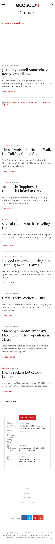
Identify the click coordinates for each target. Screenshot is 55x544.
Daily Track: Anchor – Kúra (24, 298)
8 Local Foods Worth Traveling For (26, 225)
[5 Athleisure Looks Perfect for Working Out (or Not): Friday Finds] (13, 449)
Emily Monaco (10, 92)
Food (4, 66)
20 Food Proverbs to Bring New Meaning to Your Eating (26, 262)
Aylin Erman (9, 283)
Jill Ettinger (10, 171)
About (27, 489)
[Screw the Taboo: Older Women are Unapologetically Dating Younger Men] (13, 433)
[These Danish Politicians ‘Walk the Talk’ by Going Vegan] (27, 121)
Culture (5, 145)
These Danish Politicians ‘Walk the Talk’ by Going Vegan (26, 151)
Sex (27, 423)
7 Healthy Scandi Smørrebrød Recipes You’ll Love (25, 71)
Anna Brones (9, 246)
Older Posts (10, 401)
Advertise (27, 493)
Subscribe (27, 498)
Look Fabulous (25, 446)
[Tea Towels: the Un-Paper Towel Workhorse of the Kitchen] (13, 460)
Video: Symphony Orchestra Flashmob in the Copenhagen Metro (25, 335)
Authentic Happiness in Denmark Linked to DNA (21, 188)
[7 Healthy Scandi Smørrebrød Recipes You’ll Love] (27, 41)
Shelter (22, 457)
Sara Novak (8, 208)
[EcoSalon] (27, 4)
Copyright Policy (27, 502)
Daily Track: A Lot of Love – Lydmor (24, 374)
